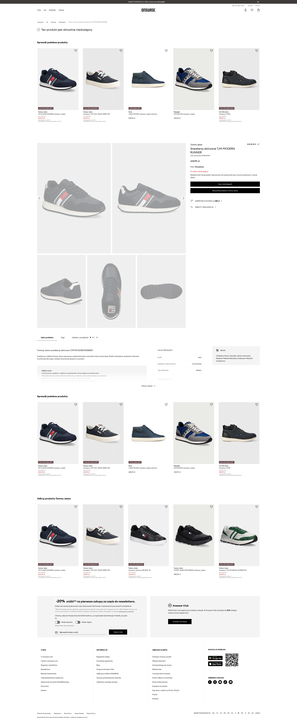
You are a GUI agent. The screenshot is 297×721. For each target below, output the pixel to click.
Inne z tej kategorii (225, 184)
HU (232, 713)
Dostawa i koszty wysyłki (161, 657)
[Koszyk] (258, 10)
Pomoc (154, 694)
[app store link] (215, 663)
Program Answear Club (105, 669)
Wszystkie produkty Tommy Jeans (225, 191)
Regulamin (57, 713)
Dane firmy (68, 713)
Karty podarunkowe (159, 682)
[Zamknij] (258, 2)
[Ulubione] (252, 10)
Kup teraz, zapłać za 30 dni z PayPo (165, 690)
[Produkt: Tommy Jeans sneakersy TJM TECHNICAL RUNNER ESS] (239, 535)
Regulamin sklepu (103, 657)
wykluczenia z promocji (126, 611)
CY (217, 713)
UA (252, 713)
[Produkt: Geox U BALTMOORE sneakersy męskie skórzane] (148, 79)
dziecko (52, 10)
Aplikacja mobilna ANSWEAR (108, 674)
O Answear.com (47, 657)
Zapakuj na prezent (159, 686)
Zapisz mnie (118, 632)
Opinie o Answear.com (49, 661)
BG (213, 713)
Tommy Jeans (196, 144)
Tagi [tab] (63, 337)
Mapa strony (91, 713)
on (45, 10)
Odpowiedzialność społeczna (52, 678)
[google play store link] (215, 658)
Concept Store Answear (161, 674)
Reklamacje (156, 669)
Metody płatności (159, 661)
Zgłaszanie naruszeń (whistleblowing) (55, 682)
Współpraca (45, 669)
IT (235, 713)
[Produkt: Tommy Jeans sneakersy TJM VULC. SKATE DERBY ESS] (103, 79)
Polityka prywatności (44, 713)
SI (245, 713)
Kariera (43, 690)
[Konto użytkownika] (245, 10)
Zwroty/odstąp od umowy (162, 665)
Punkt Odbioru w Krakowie (162, 678)
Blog (98, 665)
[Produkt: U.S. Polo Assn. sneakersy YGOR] (239, 79)
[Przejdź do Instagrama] (215, 682)
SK (249, 713)
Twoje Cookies (79, 713)
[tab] (85, 337)
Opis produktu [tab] (47, 337)
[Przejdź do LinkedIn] (231, 682)
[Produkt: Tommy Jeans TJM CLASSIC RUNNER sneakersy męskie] (58, 79)
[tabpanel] (148, 364)
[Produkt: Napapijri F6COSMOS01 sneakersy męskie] (193, 79)
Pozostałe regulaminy (105, 661)
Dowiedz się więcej (180, 622)
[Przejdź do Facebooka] (210, 682)
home (61, 10)
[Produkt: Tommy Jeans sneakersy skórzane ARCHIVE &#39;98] (148, 535)
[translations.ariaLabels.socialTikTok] (225, 682)
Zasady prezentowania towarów (109, 678)
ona (39, 10)
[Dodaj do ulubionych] (75, 50)
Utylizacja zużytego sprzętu (107, 682)
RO (242, 713)
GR (225, 713)
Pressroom (45, 686)
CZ (221, 713)
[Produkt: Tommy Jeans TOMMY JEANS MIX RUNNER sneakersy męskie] (193, 535)
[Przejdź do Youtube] (220, 682)
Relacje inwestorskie (48, 674)
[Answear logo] (148, 10)
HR (228, 713)
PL (238, 713)
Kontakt (155, 699)
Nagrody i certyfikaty (49, 665)
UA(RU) (257, 713)
